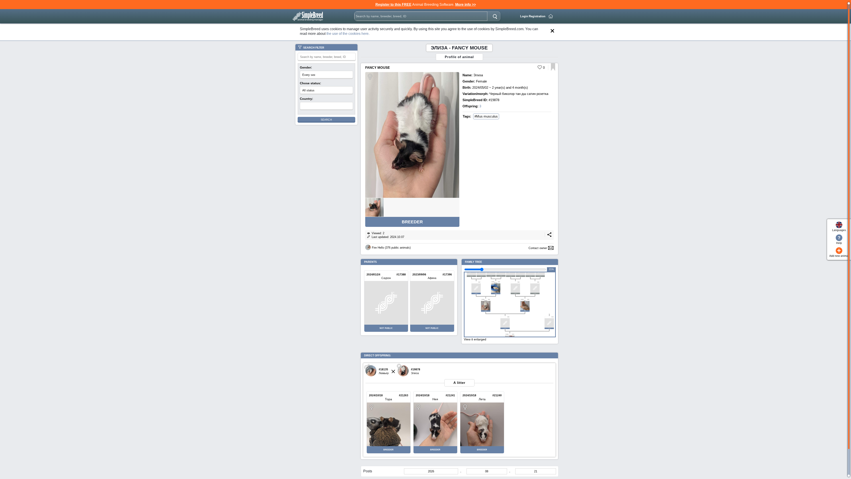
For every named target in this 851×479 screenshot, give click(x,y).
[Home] (550, 16)
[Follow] (553, 70)
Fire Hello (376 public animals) (391, 247)
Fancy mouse (377, 67)
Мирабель (495, 282)
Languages (839, 230)
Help (839, 240)
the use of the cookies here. (347, 33)
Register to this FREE (393, 4)
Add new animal (839, 252)
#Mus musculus (486, 116)
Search (326, 119)
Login (524, 16)
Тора (388, 399)
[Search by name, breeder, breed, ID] (495, 16)
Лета (482, 399)
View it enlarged (475, 339)
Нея (435, 399)
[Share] (549, 236)
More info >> (465, 4)
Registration (537, 16)
